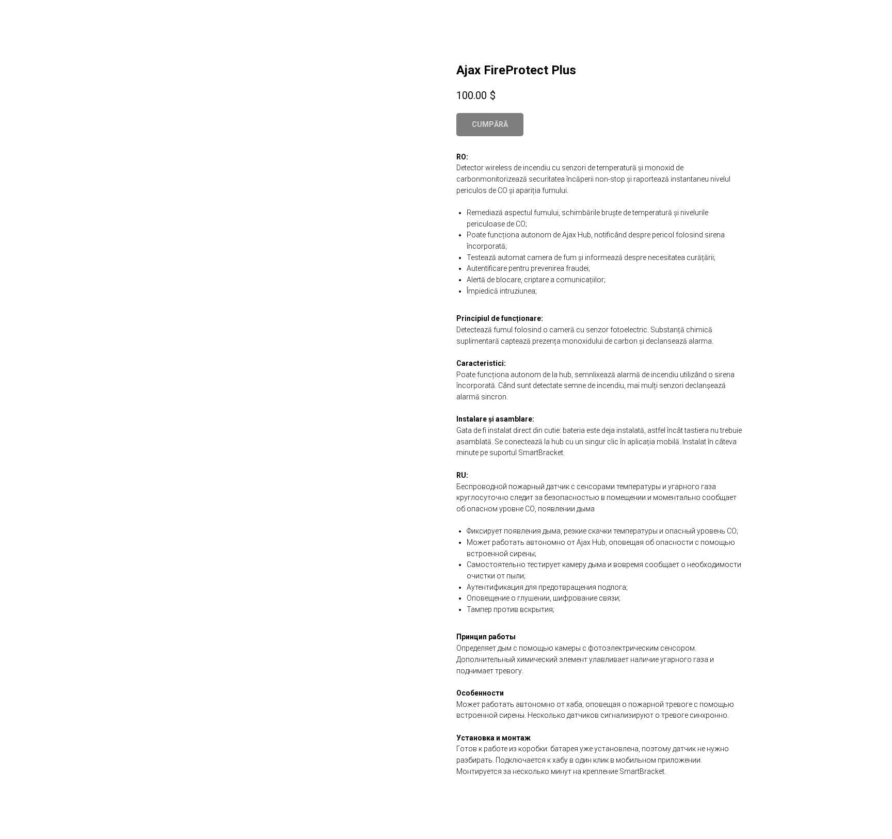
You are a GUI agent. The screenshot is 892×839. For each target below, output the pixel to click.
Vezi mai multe (44, 15)
